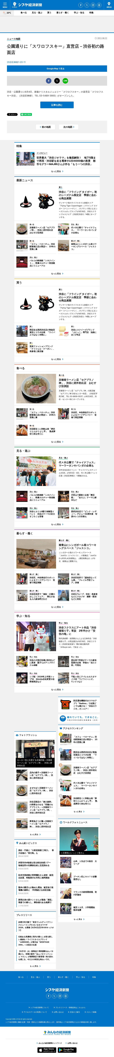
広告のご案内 (75, 1012)
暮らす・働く (62, 12)
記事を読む (57, 105)
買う (49, 12)
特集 (91, 12)
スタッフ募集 (91, 1012)
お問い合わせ (59, 1012)
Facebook (80, 5)
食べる (24, 12)
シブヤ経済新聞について (39, 1007)
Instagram (93, 5)
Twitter (87, 5)
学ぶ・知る (79, 12)
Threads (99, 5)
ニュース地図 (13, 38)
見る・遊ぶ (37, 12)
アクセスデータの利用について (35, 1012)
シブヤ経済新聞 (27, 5)
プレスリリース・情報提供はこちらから (70, 1007)
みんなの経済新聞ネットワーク (57, 1033)
